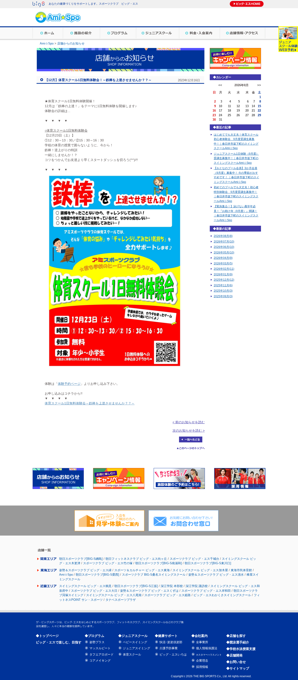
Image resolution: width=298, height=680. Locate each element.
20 (247, 110)
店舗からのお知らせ (71, 43)
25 (229, 115)
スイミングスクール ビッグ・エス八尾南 (114, 595)
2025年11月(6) (223, 285)
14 (253, 106)
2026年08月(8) (223, 236)
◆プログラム (94, 636)
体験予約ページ (69, 384)
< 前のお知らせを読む (189, 422)
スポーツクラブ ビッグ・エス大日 (94, 590)
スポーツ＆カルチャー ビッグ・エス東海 (142, 570)
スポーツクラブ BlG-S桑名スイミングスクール (154, 574)
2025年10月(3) (223, 290)
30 (214, 119)
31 (220, 119)
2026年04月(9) (223, 258)
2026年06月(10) (224, 247)
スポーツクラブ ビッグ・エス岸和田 (206, 590)
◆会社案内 (199, 636)
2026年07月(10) (224, 241)
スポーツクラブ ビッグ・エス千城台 (194, 558)
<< (220, 85)
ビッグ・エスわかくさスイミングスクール (222, 595)
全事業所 (202, 642)
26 (238, 115)
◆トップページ (47, 636)
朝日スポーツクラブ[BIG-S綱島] (81, 558)
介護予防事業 (168, 648)
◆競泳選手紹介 (237, 642)
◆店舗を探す (236, 636)
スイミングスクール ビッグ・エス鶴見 (85, 586)
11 (229, 106)
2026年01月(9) (223, 274)
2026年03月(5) (223, 263)
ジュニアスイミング (136, 648)
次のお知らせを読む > (189, 430)
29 (259, 115)
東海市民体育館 (241, 570)
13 (247, 106)
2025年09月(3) (223, 296)
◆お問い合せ (236, 662)
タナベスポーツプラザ (120, 599)
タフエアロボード (101, 654)
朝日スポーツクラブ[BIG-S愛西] (97, 574)
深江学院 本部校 (172, 586)
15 (259, 106)
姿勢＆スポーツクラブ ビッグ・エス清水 (216, 574)
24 (220, 115)
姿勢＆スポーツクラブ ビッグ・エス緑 (85, 570)
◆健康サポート (166, 636)
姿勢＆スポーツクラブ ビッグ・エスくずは (149, 590)
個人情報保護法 (206, 648)
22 (259, 110)
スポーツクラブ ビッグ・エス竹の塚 (107, 563)
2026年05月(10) (224, 252)
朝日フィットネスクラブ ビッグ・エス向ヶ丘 (136, 558)
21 (253, 110)
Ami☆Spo (47, 43)
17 (220, 110)
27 (247, 115)
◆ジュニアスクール (133, 636)
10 (220, 106)
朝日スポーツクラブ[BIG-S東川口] (208, 563)
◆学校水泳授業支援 (241, 649)
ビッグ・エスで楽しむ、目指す (58, 642)
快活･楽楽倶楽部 (170, 642)
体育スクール (132, 654)
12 (238, 106)
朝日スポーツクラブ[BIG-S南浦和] (158, 563)
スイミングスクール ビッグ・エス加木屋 (200, 570)
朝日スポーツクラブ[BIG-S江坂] (136, 586)
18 (229, 110)
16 (214, 110)
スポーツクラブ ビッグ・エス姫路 (167, 595)
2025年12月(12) (224, 279)
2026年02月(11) (224, 268)
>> (259, 85)
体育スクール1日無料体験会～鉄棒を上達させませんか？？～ (90, 403)
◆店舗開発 (234, 655)
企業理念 (202, 660)
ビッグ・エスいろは (173, 654)
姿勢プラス (97, 642)
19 (238, 110)
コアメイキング (100, 660)
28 (253, 115)
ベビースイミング (135, 642)
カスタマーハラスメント (209, 654)
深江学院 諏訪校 (197, 586)
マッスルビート (100, 648)
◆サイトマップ (237, 668)
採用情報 (202, 667)
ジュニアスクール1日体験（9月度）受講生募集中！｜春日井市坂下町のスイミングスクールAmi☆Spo (236, 158)
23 (214, 115)
